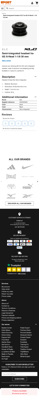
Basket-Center (7, 328)
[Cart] (37, 3)
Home (4, 13)
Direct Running (7, 332)
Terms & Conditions (9, 308)
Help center (6, 289)
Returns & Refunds (8, 310)
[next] (37, 181)
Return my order (7, 294)
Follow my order (7, 291)
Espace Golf (6, 337)
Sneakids (23, 342)
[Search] (7, 8)
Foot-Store (5, 340)
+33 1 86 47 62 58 (19, 227)
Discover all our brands (19, 203)
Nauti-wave (6, 356)
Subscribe (19, 379)
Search (11, 8)
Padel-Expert (25, 328)
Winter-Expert (25, 356)
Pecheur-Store (25, 330)
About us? (5, 303)
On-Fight (5, 359)
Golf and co (6, 344)
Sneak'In (23, 340)
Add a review (6, 61)
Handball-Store (7, 347)
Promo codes (6, 296)
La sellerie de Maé (8, 351)
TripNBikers (24, 351)
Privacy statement (8, 320)
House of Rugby (7, 349)
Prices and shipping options (11, 318)
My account (6, 287)
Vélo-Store (24, 354)
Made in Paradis (7, 354)
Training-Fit (24, 344)
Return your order (19, 261)
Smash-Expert (25, 337)
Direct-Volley (6, 335)
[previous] (1, 181)
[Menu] (2, 8)
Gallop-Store (6, 342)
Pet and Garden (26, 332)
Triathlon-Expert (26, 349)
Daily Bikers (6, 330)
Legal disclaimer (7, 313)
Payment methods (8, 315)
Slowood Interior (26, 335)
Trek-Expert (24, 347)
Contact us (19, 220)
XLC (5, 49)
